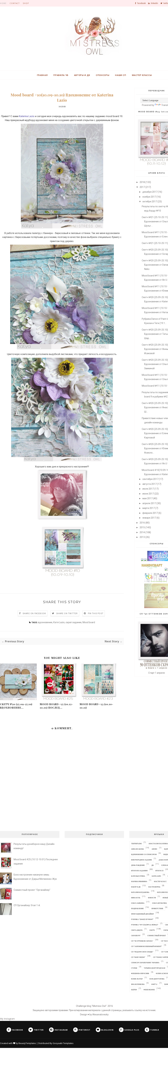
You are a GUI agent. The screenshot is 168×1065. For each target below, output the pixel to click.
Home (3, 3)
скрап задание (74, 622)
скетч (152, 930)
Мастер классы (142, 75)
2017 (142, 187)
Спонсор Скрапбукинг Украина (145, 963)
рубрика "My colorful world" (144, 925)
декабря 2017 (149, 192)
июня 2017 (148, 493)
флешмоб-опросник (140, 973)
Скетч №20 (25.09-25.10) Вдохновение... (16, 706)
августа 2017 (149, 484)
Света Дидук (137, 930)
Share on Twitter (67, 613)
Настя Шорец (154, 887)
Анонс (154, 849)
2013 (142, 537)
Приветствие (157, 908)
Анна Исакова (137, 849)
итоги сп (159, 871)
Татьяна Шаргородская (154, 968)
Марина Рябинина (139, 881)
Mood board (89, 622)
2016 (142, 522)
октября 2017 (149, 201)
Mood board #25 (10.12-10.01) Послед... (56, 706)
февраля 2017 (150, 513)
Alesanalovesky (100, 1014)
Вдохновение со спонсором (144, 854)
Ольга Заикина (137, 903)
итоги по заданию (139, 871)
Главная (42, 75)
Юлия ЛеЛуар (137, 979)
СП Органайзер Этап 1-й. (27, 905)
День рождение (138, 865)
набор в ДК (136, 887)
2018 (142, 182)
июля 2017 (148, 488)
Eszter (134, 990)
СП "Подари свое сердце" (142, 952)
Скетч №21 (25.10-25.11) (155, 243)
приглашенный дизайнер (142, 914)
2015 (142, 527)
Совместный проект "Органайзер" (32, 890)
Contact (15, 3)
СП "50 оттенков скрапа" (142, 941)
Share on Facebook (34, 613)
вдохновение (45, 622)
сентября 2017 (150, 479)
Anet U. (154, 984)
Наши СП (120, 75)
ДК (152, 865)
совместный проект (156, 935)
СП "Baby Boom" (138, 957)
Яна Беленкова (138, 984)
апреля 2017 (149, 503)
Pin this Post (96, 613)
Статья (134, 968)
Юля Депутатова (156, 979)
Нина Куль (135, 898)
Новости (152, 898)
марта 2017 (148, 508)
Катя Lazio (59, 622)
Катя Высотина (138, 876)
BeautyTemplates (27, 1043)
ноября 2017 (149, 196)
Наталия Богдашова (140, 892)
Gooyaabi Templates (63, 1043)
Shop (26, 3)
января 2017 (149, 517)
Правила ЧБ (60, 75)
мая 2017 (147, 498)
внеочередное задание (141, 860)
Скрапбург (136, 935)
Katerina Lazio (26, 116)
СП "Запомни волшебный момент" (146, 946)
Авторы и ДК (82, 75)
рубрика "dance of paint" (142, 919)
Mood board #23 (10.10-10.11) (96, 706)
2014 (142, 532)
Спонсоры (102, 75)
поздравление (137, 908)
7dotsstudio (136, 843)
